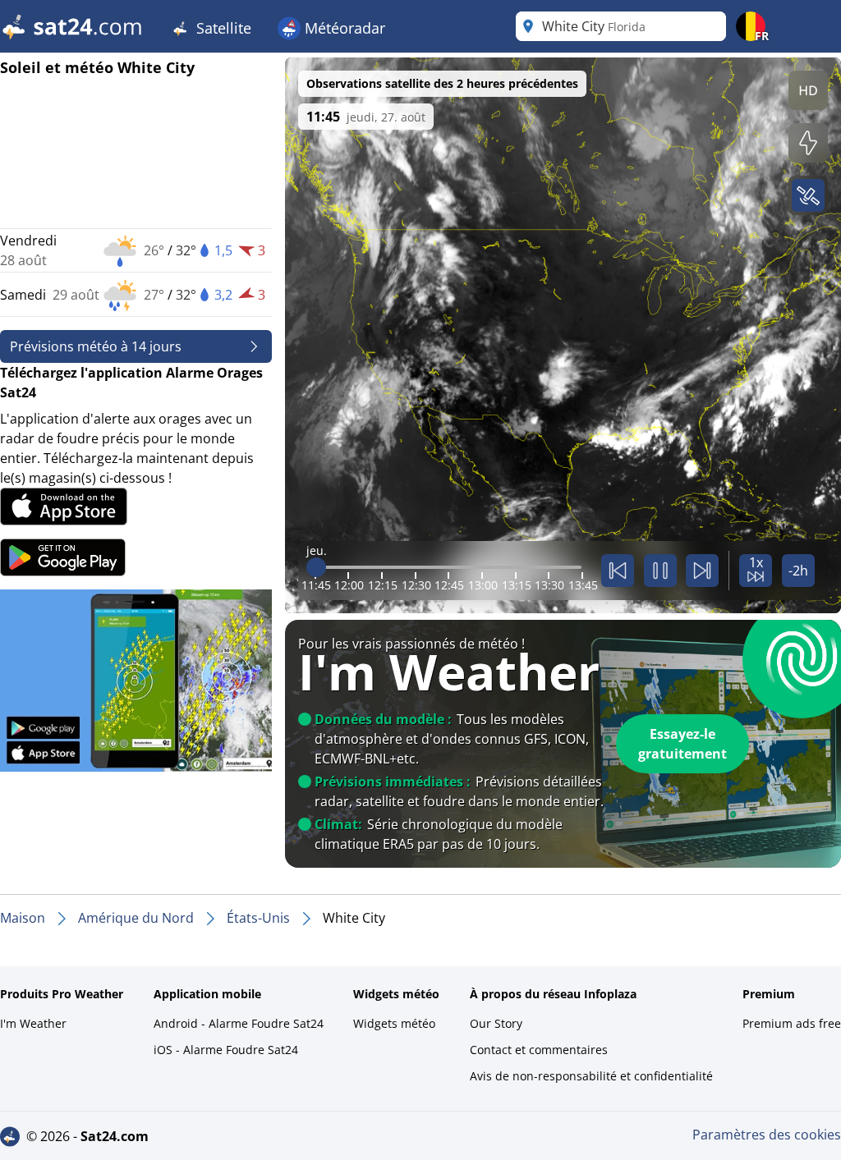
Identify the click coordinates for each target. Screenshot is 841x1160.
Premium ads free (791, 1023)
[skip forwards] (702, 570)
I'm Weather (33, 1023)
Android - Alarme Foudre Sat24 (239, 1023)
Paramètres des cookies (766, 1135)
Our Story (496, 1023)
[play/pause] (660, 570)
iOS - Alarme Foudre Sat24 (226, 1049)
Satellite (221, 28)
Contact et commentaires (539, 1049)
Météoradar (343, 28)
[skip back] (617, 570)
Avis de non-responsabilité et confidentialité (591, 1076)
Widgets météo (394, 1023)
